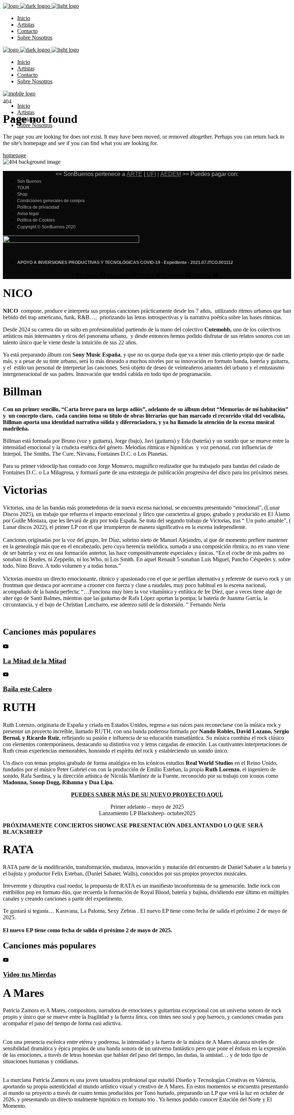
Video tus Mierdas (29, 974)
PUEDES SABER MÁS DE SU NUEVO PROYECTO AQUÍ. (147, 794)
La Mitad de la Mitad (34, 661)
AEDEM (170, 174)
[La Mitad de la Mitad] (6, 647)
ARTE (134, 174)
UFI (150, 174)
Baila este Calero (27, 689)
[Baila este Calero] (6, 675)
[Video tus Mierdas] (6, 961)
